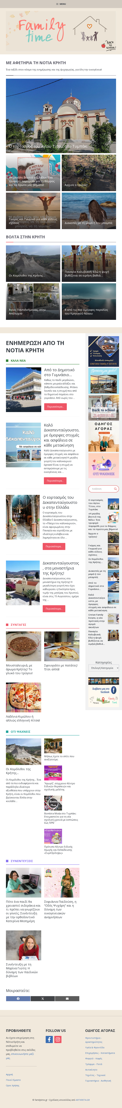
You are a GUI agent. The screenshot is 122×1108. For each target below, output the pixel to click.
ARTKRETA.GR (83, 1099)
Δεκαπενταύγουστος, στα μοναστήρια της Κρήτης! (61, 568)
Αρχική (9, 1074)
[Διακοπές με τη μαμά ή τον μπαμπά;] (113, 575)
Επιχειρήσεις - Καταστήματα (100, 1052)
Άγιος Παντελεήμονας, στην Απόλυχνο (27, 311)
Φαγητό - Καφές (93, 1058)
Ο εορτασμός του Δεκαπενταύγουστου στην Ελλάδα (60, 502)
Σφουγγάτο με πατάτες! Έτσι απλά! (61, 667)
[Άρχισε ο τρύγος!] (113, 538)
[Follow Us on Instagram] (57, 1039)
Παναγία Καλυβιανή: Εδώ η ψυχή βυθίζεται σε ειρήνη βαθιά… (87, 273)
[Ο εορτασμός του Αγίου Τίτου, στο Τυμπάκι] (113, 504)
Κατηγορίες (104, 662)
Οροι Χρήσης (12, 1085)
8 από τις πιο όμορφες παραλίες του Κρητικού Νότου (86, 311)
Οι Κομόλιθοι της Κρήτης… (27, 275)
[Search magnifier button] (115, 489)
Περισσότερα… (55, 406)
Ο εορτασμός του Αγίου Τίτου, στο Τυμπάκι (48, 146)
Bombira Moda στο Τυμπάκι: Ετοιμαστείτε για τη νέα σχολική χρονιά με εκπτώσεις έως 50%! (61, 818)
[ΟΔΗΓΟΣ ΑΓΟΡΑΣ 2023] (103, 451)
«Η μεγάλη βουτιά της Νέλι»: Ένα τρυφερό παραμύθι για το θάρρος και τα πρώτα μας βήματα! (32, 181)
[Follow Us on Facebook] (49, 1039)
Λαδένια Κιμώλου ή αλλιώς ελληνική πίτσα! (23, 718)
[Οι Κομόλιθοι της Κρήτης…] (113, 563)
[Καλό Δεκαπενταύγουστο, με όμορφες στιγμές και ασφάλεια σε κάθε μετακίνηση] (113, 599)
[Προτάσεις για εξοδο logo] (103, 393)
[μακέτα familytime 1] (103, 365)
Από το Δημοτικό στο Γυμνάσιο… (59, 372)
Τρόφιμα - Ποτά (93, 1064)
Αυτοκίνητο (91, 1069)
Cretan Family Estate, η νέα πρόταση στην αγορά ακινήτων (96, 621)
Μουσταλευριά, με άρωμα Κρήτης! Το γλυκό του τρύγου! (19, 669)
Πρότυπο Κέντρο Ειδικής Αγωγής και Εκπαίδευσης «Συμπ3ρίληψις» (58, 850)
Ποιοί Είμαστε (13, 1079)
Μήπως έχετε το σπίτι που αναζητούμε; (59, 758)
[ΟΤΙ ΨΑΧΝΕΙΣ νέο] (103, 477)
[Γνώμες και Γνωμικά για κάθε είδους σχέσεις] (113, 550)
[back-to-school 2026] (103, 419)
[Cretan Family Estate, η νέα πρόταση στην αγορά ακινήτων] (113, 619)
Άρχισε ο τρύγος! (76, 185)
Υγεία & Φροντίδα (94, 1047)
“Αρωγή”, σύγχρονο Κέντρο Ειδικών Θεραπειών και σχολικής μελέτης (59, 786)
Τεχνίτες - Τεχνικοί (95, 1075)
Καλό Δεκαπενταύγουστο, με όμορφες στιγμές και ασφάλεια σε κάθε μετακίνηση (61, 435)
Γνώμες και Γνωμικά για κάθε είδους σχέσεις (33, 221)
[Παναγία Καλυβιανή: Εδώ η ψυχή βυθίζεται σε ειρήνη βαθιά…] (113, 636)
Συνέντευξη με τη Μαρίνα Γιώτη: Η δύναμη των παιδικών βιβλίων (22, 970)
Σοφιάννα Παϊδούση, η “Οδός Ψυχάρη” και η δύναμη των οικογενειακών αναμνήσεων (60, 909)
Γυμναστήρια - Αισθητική (98, 1080)
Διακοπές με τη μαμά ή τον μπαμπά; (89, 223)
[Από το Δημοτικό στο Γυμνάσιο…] (113, 587)
